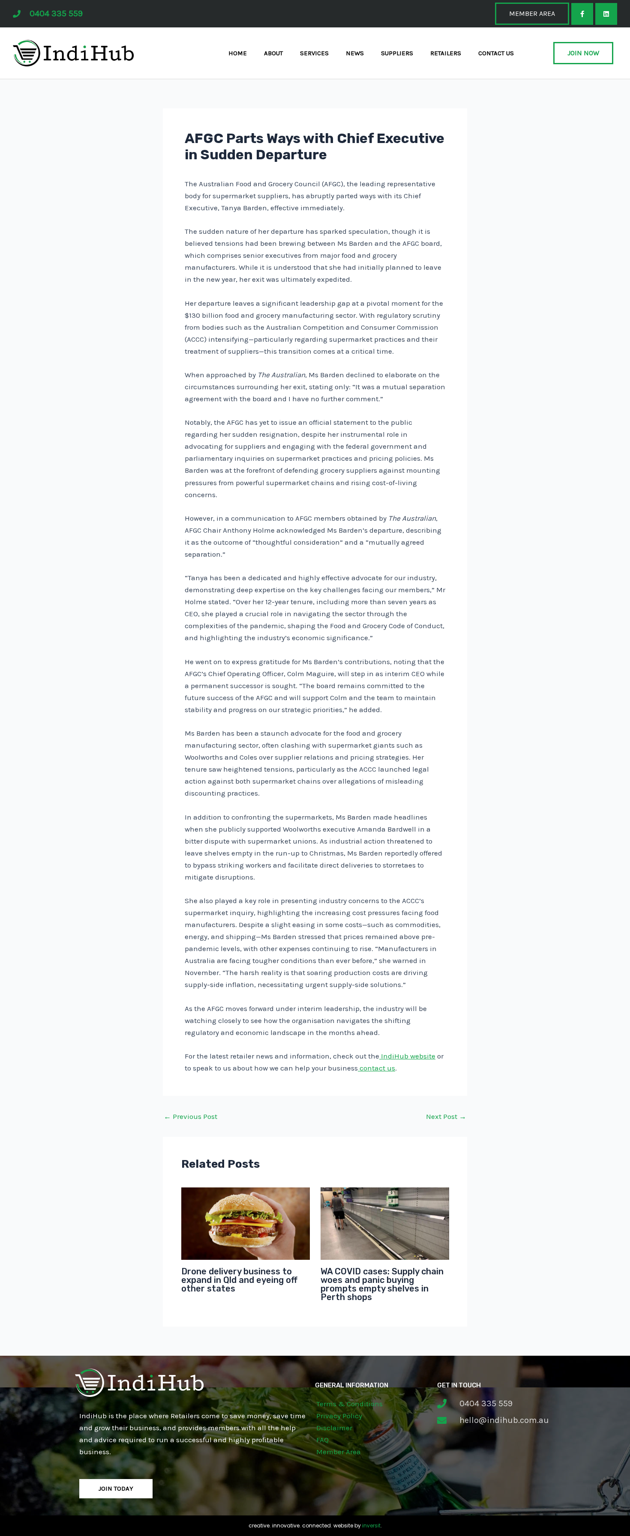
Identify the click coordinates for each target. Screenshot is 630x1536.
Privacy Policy (339, 1415)
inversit (371, 1525)
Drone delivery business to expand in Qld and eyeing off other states (239, 1280)
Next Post (446, 1116)
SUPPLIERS (397, 53)
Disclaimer (334, 1427)
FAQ (322, 1439)
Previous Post (190, 1116)
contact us (376, 1068)
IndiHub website (407, 1056)
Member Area (338, 1451)
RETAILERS (445, 53)
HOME (237, 53)
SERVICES (314, 53)
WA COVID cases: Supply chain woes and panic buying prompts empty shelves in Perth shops (382, 1284)
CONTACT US (496, 53)
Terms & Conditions (349, 1403)
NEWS (355, 53)
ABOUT (273, 53)
